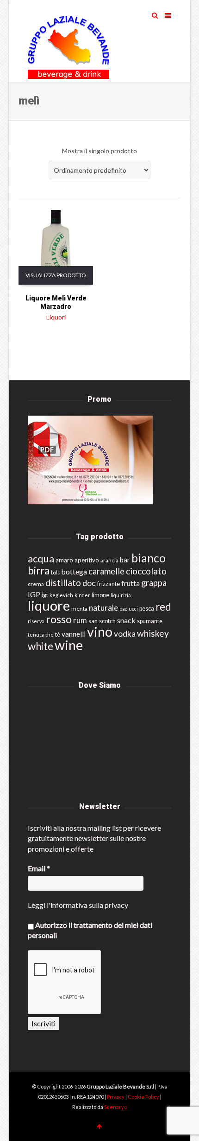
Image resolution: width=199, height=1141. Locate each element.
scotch (107, 621)
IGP (34, 594)
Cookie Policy (144, 1097)
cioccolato (146, 571)
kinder (82, 595)
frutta (130, 583)
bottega (74, 571)
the (49, 635)
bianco (148, 558)
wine (69, 645)
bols (55, 572)
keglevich (61, 595)
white (40, 646)
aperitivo (87, 560)
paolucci (128, 609)
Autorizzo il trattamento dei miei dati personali (90, 929)
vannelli (74, 634)
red (163, 606)
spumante (149, 621)
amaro (64, 560)
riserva (36, 621)
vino (99, 631)
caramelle (106, 571)
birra (39, 570)
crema (36, 583)
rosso (59, 619)
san (93, 621)
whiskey (153, 633)
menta (79, 608)
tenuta (36, 635)
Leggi (36, 904)
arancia (109, 560)
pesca (146, 608)
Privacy (116, 1097)
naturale (103, 608)
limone (100, 595)
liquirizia (121, 595)
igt (45, 595)
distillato (63, 582)
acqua (41, 558)
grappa (154, 583)
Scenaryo (115, 1107)
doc (89, 583)
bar (125, 559)
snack (126, 620)
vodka (125, 634)
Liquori (56, 317)
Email (39, 868)
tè (57, 634)
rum (80, 620)
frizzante (108, 583)
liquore (49, 605)
